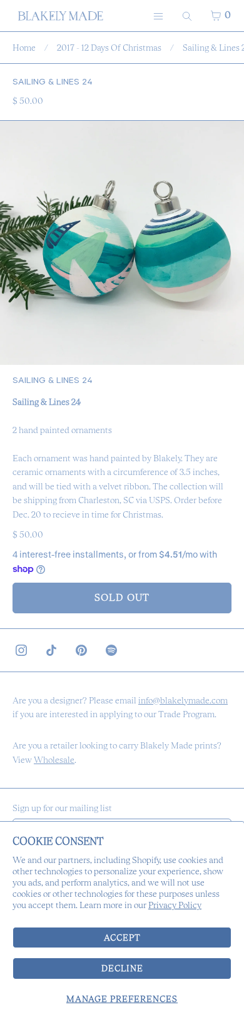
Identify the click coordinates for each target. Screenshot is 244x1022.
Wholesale (54, 760)
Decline (122, 968)
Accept (122, 938)
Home (24, 48)
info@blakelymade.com (183, 700)
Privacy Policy (174, 905)
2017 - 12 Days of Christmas (109, 48)
